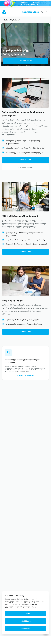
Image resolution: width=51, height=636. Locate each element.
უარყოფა (25, 628)
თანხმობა (25, 614)
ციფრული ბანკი (29, 12)
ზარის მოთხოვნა (25, 376)
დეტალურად (25, 160)
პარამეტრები (25, 621)
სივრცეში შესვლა (25, 61)
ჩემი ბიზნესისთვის (12, 20)
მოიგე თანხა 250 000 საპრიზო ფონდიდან (30, 4)
